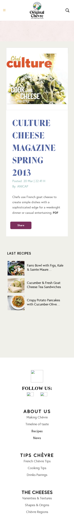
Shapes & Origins (37, 505)
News (37, 438)
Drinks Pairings (37, 475)
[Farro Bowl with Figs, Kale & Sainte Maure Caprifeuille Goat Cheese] (16, 268)
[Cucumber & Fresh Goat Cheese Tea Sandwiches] (16, 285)
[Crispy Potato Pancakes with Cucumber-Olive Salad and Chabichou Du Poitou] (16, 303)
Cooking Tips (37, 468)
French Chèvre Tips (37, 461)
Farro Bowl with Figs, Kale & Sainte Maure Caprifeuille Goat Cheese (45, 267)
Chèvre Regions (37, 512)
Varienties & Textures (37, 498)
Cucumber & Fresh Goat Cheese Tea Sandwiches (44, 285)
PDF (55, 212)
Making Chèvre (37, 417)
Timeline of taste (37, 424)
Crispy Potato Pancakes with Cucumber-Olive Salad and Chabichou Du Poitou (44, 302)
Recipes (37, 431)
